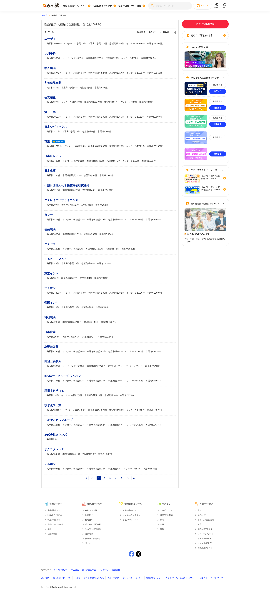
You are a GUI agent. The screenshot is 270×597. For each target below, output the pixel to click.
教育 (199, 524)
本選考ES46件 (108, 322)
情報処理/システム (130, 510)
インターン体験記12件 (73, 380)
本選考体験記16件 (71, 454)
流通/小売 (202, 515)
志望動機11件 (88, 131)
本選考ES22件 (128, 248)
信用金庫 (89, 520)
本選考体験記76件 (93, 102)
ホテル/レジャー (205, 538)
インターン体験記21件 (73, 219)
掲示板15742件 (54, 73)
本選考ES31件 (149, 161)
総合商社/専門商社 (93, 524)
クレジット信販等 (92, 538)
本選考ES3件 (100, 87)
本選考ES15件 (153, 380)
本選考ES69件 (154, 293)
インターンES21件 (135, 146)
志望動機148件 (91, 322)
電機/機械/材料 (54, 510)
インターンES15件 (135, 410)
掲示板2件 (52, 439)
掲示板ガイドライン (62, 577)
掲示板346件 (53, 263)
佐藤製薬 (50, 229)
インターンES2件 (129, 58)
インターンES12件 (134, 380)
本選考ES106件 (154, 43)
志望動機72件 (112, 248)
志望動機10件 (111, 395)
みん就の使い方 (61, 569)
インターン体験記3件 (72, 58)
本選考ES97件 (154, 410)
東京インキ (51, 273)
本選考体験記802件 (97, 146)
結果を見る (217, 85)
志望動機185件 (116, 43)
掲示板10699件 (54, 43)
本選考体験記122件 (96, 468)
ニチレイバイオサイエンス (61, 200)
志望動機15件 (88, 263)
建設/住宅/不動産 (205, 529)
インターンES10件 (134, 351)
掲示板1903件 (53, 58)
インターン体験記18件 (75, 43)
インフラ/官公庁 (205, 543)
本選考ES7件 (126, 395)
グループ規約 (113, 577)
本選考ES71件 (152, 366)
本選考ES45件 (153, 219)
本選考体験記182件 (96, 424)
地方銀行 (89, 515)
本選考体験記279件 (97, 410)
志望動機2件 (86, 87)
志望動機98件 (90, 175)
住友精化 (50, 97)
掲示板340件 (53, 87)
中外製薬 (50, 68)
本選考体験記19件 (70, 307)
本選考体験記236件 (97, 117)
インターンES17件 (134, 424)
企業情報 (203, 577)
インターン (104, 569)
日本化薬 (50, 170)
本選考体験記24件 (71, 131)
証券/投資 (89, 534)
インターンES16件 (135, 43)
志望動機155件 (115, 424)
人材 (199, 510)
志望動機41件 (89, 336)
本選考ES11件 (104, 131)
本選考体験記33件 (94, 58)
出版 (162, 524)
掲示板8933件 (53, 366)
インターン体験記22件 (73, 424)
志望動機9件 (87, 307)
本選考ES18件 (148, 58)
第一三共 (50, 112)
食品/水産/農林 (54, 520)
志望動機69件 (90, 234)
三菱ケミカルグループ (58, 419)
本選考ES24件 (106, 175)
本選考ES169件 (154, 73)
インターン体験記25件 (75, 146)
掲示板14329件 (54, 293)
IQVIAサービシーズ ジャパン (62, 376)
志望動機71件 (113, 161)
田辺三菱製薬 (52, 361)
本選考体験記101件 (72, 234)
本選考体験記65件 (71, 336)
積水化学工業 (52, 405)
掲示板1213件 (53, 190)
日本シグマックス (55, 126)
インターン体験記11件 (73, 161)
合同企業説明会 (89, 569)
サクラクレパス (54, 449)
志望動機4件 (86, 278)
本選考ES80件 (154, 117)
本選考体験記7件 (69, 278)
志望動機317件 (116, 73)
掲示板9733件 (53, 161)
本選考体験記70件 (71, 190)
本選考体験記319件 (96, 219)
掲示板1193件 (53, 336)
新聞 (162, 520)
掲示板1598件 (53, 454)
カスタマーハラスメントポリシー (181, 577)
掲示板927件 (53, 102)
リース (88, 543)
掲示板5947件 (53, 468)
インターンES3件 (128, 102)
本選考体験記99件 (94, 248)
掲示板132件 (53, 395)
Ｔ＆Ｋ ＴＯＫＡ (55, 258)
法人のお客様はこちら (94, 577)
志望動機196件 (116, 410)
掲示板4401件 (53, 219)
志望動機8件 (87, 205)
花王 (47, 141)
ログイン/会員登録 (205, 24)
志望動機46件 (89, 190)
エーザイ (50, 38)
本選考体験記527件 (97, 73)
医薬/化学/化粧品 (55, 515)
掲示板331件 (53, 278)
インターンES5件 (130, 161)
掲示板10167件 (54, 117)
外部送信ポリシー (154, 577)
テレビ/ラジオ (166, 510)
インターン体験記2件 (72, 248)
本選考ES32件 (150, 468)
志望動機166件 (116, 117)
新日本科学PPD (54, 390)
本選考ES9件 (145, 102)
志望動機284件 (115, 351)
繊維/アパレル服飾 (55, 524)
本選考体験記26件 (70, 263)
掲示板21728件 (54, 146)
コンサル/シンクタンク (132, 515)
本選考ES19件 (105, 190)
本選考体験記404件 (96, 351)
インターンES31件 (135, 73)
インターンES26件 (135, 293)
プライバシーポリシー (132, 577)
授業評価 (116, 569)
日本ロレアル (52, 156)
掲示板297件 (53, 205)
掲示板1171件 (53, 131)
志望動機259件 (115, 380)
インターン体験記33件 (75, 293)
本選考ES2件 (102, 307)
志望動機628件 (116, 146)
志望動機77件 (115, 468)
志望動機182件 (116, 293)
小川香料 (50, 53)
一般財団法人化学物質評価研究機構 (66, 185)
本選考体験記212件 (72, 322)
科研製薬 (50, 317)
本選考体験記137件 (72, 175)
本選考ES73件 (153, 351)
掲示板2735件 (53, 380)
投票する (217, 91)
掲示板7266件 (53, 322)
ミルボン (50, 464)
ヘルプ (77, 577)
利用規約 (45, 577)
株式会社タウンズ (55, 434)
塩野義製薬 (51, 346)
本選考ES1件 (100, 278)
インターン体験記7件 (71, 395)
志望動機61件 (111, 102)
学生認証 (75, 569)
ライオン (50, 288)
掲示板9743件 (53, 351)
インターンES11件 (135, 117)
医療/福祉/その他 (205, 548)
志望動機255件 (115, 219)
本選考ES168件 (154, 146)
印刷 (49, 529)
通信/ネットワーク (130, 520)
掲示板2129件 (53, 248)
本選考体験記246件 (96, 366)
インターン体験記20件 (75, 410)
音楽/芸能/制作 (166, 515)
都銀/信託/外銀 (91, 510)
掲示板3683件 (53, 234)
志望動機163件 (115, 366)
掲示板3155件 (53, 175)
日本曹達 (50, 332)
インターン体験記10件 (73, 351)
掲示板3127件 (53, 424)
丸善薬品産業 (52, 82)
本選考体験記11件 (70, 205)
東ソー (48, 214)
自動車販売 (52, 534)
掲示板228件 (53, 307)
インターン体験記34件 (75, 73)
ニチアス (50, 244)
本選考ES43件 (153, 424)
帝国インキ (51, 302)
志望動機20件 (112, 58)
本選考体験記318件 (97, 43)
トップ (44, 15)
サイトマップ (217, 577)
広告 (162, 529)
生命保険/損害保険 (93, 529)
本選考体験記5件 (69, 87)
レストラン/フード (205, 534)
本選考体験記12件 (93, 395)
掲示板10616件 (54, 410)
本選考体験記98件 (95, 161)
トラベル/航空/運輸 (206, 520)
